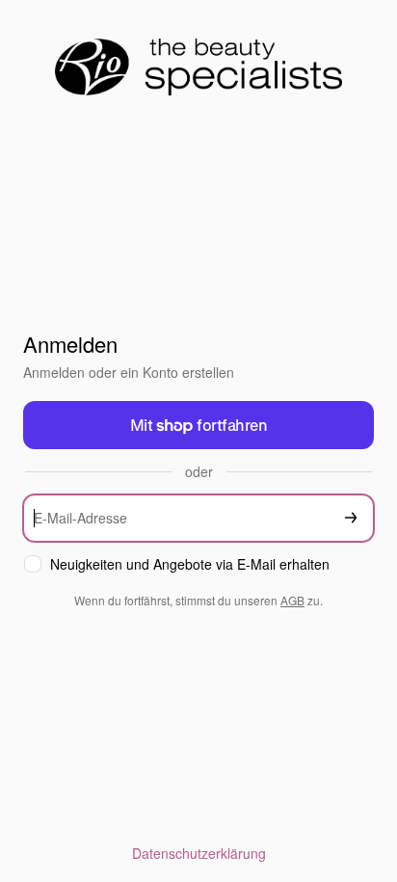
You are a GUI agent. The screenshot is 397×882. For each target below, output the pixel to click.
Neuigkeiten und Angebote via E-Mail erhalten (190, 564)
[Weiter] (350, 518)
